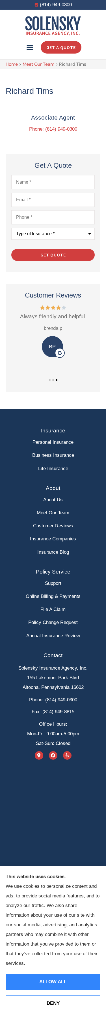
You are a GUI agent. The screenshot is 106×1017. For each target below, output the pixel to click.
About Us (53, 499)
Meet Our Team (38, 64)
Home (12, 64)
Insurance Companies (53, 539)
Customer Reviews (53, 525)
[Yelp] (67, 755)
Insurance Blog (53, 552)
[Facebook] (53, 755)
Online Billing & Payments (53, 596)
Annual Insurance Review (53, 635)
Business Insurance (53, 455)
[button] (30, 47)
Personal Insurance (53, 442)
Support (53, 583)
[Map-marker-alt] (39, 755)
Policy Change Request (53, 622)
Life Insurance (53, 468)
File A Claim (53, 609)
